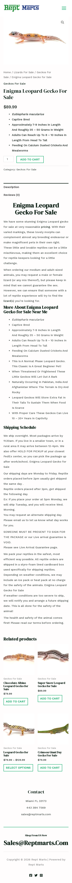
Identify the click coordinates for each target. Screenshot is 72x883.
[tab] (36, 187)
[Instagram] (41, 875)
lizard (7, 301)
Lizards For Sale (24, 72)
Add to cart (30, 159)
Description (11, 187)
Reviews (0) (11, 195)
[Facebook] (30, 875)
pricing (45, 226)
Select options (18, 767)
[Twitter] (36, 875)
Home (7, 72)
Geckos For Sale (14, 83)
